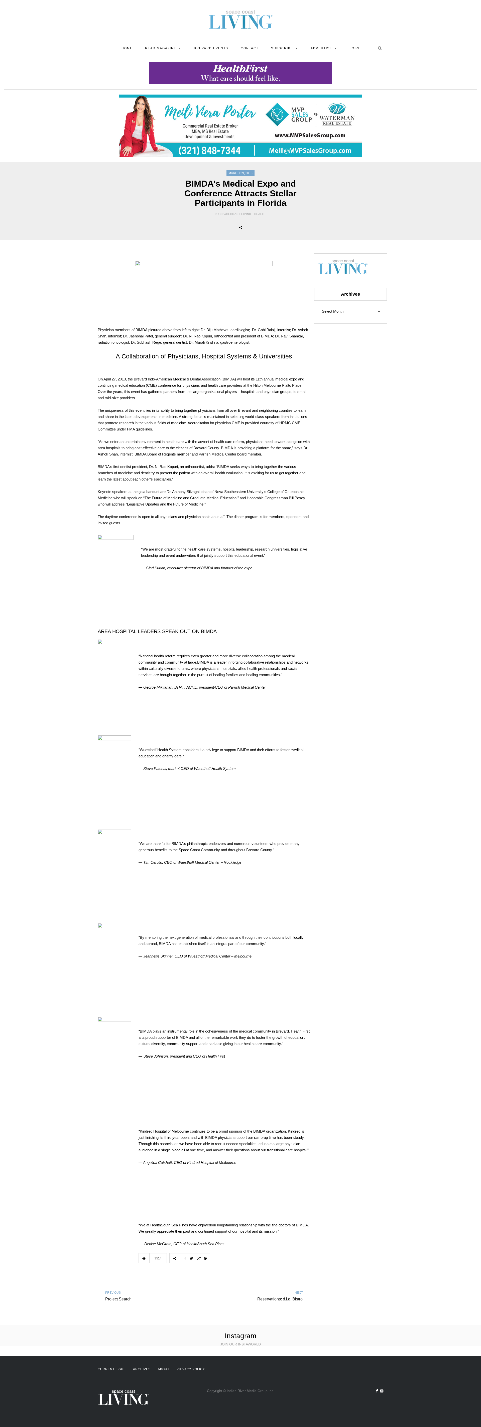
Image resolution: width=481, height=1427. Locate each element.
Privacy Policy (191, 1369)
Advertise (321, 48)
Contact (250, 48)
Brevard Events (211, 48)
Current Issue (112, 1369)
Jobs (354, 48)
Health (260, 214)
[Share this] (251, 227)
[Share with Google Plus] (273, 227)
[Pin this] (284, 227)
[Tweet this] (262, 227)
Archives (142, 1369)
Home (127, 48)
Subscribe (282, 48)
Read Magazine (160, 48)
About (163, 1369)
